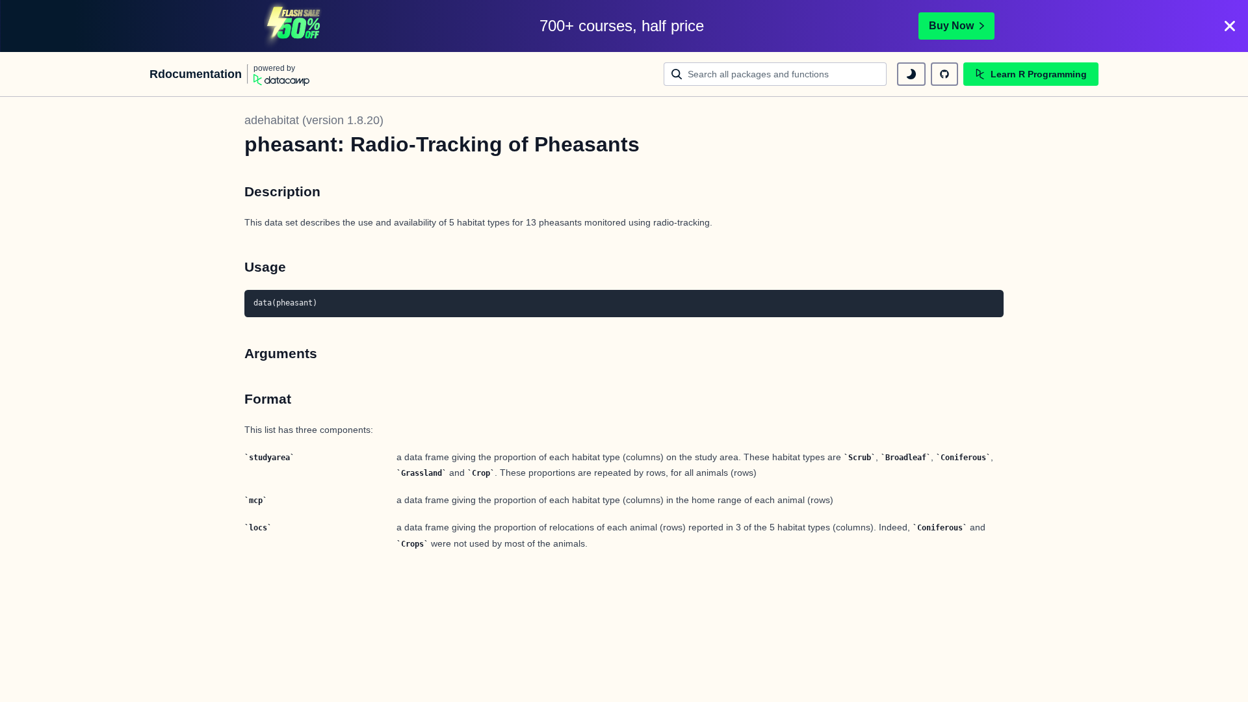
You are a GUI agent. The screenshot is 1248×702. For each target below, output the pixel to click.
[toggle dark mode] (911, 74)
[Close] (1230, 26)
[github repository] (944, 74)
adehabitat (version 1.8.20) (314, 120)
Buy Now (951, 25)
